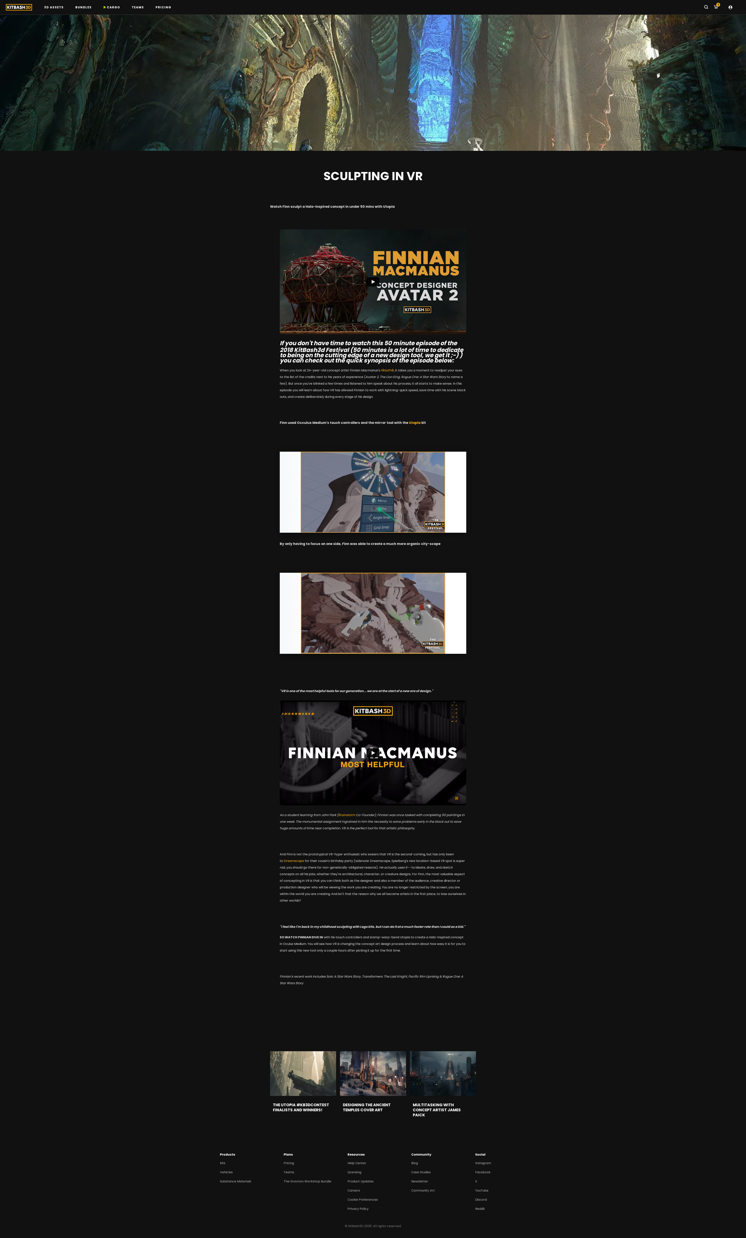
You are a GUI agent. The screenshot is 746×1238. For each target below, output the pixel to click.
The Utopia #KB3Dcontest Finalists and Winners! (301, 1107)
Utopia (415, 422)
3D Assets (54, 7)
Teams (138, 7)
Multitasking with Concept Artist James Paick (437, 1110)
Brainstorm (346, 815)
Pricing (163, 7)
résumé (387, 370)
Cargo (113, 7)
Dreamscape (294, 861)
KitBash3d (309, 350)
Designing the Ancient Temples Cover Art (367, 1107)
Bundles (83, 7)
